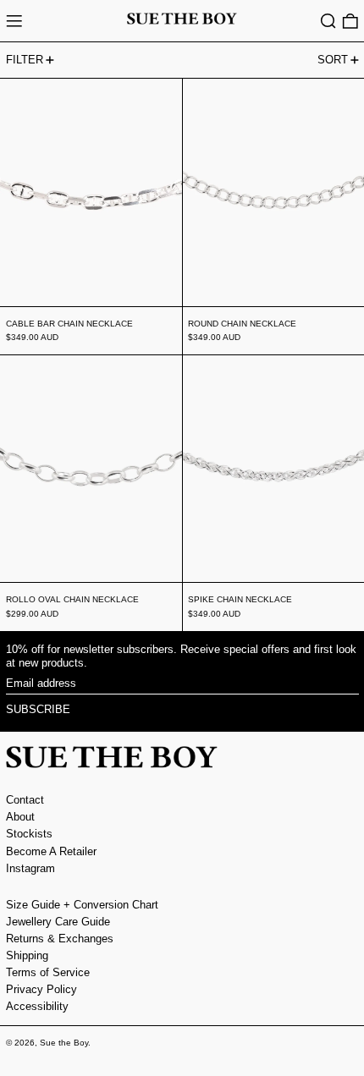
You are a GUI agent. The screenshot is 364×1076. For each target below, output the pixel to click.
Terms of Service (48, 972)
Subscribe (38, 709)
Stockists (29, 833)
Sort (332, 59)
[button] (328, 21)
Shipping (27, 955)
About (20, 816)
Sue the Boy (64, 1042)
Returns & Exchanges (59, 938)
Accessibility (37, 1006)
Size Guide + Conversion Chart (82, 904)
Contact (25, 799)
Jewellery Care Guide (58, 921)
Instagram (30, 868)
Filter (24, 59)
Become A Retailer (51, 851)
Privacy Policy (41, 989)
